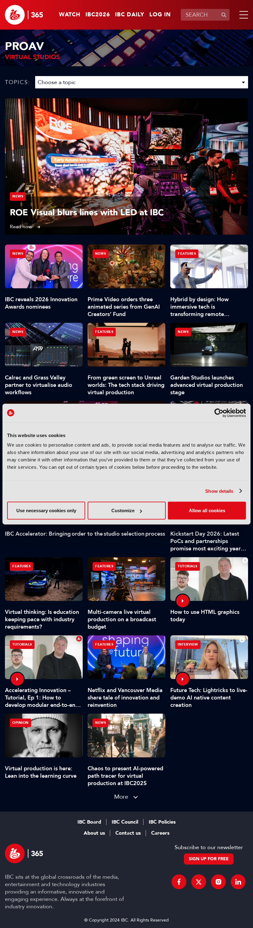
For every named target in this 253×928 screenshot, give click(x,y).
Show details (219, 490)
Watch (70, 15)
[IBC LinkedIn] (238, 881)
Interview (188, 644)
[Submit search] (224, 15)
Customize (123, 510)
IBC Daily (129, 15)
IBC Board (89, 822)
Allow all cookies (207, 510)
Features (187, 253)
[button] (242, 14)
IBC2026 (97, 15)
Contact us (128, 833)
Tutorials (187, 566)
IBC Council (125, 822)
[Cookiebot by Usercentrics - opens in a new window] (219, 412)
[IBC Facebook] (179, 881)
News (17, 196)
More (121, 796)
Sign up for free (209, 859)
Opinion (20, 722)
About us (94, 833)
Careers (160, 833)
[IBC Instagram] (218, 881)
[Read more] (126, 166)
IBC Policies (162, 822)
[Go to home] (24, 15)
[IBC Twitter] (198, 881)
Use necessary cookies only (46, 510)
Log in (160, 15)
